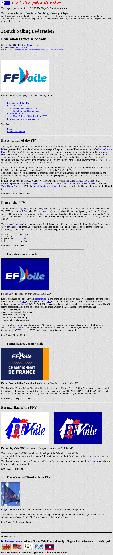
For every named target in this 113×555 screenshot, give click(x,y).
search (24, 50)
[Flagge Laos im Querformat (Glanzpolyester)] (50, 546)
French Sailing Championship (27, 111)
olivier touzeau (32, 45)
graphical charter (13, 224)
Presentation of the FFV (18, 103)
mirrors (60, 50)
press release (45, 211)
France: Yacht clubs (16, 131)
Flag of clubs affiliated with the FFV (30, 116)
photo (23, 208)
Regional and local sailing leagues (23, 119)
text (24, 301)
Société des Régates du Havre (34, 183)
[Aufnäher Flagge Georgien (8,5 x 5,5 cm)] (6, 546)
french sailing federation (20, 47)
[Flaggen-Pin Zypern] (28, 546)
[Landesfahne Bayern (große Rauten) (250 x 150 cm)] (39, 546)
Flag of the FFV (14, 105)
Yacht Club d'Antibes (11, 186)
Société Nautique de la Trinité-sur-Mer (77, 183)
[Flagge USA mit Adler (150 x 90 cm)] (17, 546)
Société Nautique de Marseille (47, 186)
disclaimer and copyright (38, 50)
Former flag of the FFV (18, 113)
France (10, 129)
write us (53, 50)
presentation (40, 299)
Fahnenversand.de (14, 541)
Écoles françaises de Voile (25, 108)
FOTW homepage (14, 50)
